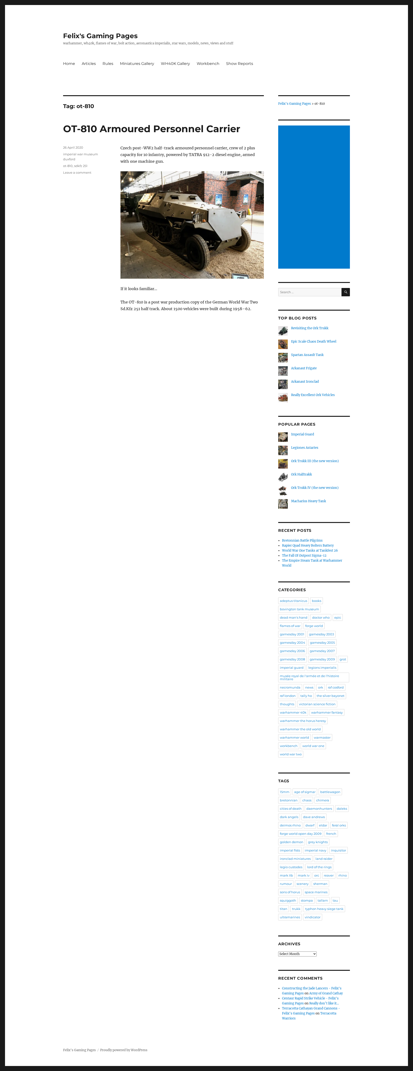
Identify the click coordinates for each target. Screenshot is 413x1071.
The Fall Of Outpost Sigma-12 (304, 556)
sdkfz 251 (80, 166)
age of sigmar (304, 792)
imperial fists (290, 850)
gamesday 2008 (292, 659)
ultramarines (290, 917)
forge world (314, 626)
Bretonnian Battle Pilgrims (302, 540)
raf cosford (336, 687)
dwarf (309, 825)
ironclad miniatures (295, 859)
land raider (323, 859)
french (331, 834)
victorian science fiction (317, 704)
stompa (307, 900)
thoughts (287, 704)
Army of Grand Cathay (326, 993)
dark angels (289, 817)
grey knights (318, 842)
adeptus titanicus (293, 601)
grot (343, 659)
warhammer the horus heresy (303, 721)
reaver (329, 875)
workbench (289, 746)
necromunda (290, 687)
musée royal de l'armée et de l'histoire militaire (309, 677)
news (309, 687)
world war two (291, 754)
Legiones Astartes (304, 448)
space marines (316, 892)
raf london (288, 696)
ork (320, 687)
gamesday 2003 (321, 634)
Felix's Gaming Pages (100, 36)
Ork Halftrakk (301, 474)
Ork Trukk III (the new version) (315, 461)
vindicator (313, 917)
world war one (313, 746)
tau (335, 900)
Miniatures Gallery (137, 63)
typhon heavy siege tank (324, 909)
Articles (89, 63)
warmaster (322, 737)
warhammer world (294, 737)
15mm (284, 792)
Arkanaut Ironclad (305, 382)
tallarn (323, 900)
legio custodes (291, 867)
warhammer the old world (300, 729)
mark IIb (286, 875)
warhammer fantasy (327, 712)
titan (283, 909)
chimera (322, 800)
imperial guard (292, 667)
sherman (320, 884)
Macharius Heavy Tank (308, 501)
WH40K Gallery (175, 63)
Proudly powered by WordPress (123, 1050)
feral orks (339, 825)
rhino (342, 875)
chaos (306, 800)
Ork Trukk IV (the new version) (315, 488)
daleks (342, 808)
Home (69, 63)
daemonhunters (319, 808)
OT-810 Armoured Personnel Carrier (151, 129)
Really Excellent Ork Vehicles (313, 395)
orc (316, 875)
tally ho (306, 696)
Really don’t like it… (324, 1003)
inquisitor (338, 850)
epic (337, 617)
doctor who (321, 617)
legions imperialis (322, 667)
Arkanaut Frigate (304, 368)
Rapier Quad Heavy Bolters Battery (308, 545)
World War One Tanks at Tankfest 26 (310, 551)
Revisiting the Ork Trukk (309, 328)
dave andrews (314, 817)
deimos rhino (290, 825)
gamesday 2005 (322, 642)
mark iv (304, 875)
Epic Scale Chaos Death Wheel (313, 342)
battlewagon (330, 792)
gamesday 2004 (292, 642)
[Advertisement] (315, 197)
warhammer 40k (293, 712)
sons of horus (290, 892)
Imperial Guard (302, 434)
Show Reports (239, 63)
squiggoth (288, 900)
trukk (296, 909)
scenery (303, 884)
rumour (286, 884)
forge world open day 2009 (300, 834)
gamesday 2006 (292, 651)
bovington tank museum (299, 609)
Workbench (208, 63)
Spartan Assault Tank (307, 355)
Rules (108, 63)
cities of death (291, 808)
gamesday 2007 (322, 651)
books (316, 601)
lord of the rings (319, 867)
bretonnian (289, 800)
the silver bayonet (330, 696)
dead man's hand (293, 617)
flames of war (290, 626)
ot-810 (68, 166)
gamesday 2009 (322, 659)
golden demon (291, 842)
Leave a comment (77, 172)
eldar (323, 825)
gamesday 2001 (292, 634)
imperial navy (315, 850)
